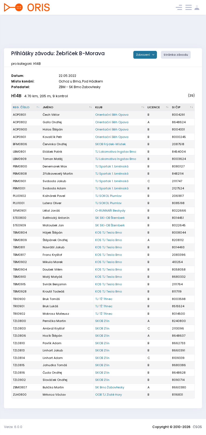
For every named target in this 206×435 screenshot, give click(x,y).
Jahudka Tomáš (55, 365)
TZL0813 (19, 350)
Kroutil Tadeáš (53, 291)
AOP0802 (20, 122)
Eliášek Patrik (52, 151)
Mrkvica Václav (54, 394)
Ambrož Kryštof (54, 328)
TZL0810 (19, 343)
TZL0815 (19, 365)
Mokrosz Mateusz (56, 314)
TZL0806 (19, 335)
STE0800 (19, 218)
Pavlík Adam (52, 343)
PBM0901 (19, 181)
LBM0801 (19, 151)
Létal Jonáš (51, 210)
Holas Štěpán (53, 129)
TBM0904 (20, 269)
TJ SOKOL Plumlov (108, 196)
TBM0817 (19, 255)
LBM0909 (20, 159)
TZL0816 (19, 372)
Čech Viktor (51, 114)
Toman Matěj (52, 159)
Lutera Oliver (52, 203)
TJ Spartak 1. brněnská (111, 166)
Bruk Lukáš (50, 306)
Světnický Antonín (56, 218)
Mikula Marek (53, 262)
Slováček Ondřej (55, 380)
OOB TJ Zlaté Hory (108, 394)
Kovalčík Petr (52, 137)
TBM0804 (20, 232)
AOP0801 (19, 114)
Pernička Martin (54, 321)
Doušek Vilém (52, 269)
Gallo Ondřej (52, 122)
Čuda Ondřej (52, 372)
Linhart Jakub (53, 350)
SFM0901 (19, 210)
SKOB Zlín (102, 321)
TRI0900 (19, 299)
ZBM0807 (20, 387)
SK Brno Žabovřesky (109, 387)
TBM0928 (20, 291)
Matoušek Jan (53, 225)
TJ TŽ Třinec (103, 299)
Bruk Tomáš (51, 299)
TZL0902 (19, 380)
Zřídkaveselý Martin (58, 173)
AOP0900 (20, 129)
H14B (16, 96)
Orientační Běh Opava (111, 114)
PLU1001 (18, 203)
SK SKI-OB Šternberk (110, 218)
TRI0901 (18, 306)
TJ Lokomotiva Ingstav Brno (115, 151)
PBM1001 (19, 188)
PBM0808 (20, 173)
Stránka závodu (176, 55)
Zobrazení (143, 55)
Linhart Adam (53, 358)
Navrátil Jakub (53, 247)
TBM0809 (20, 240)
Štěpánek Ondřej (55, 240)
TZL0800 (19, 321)
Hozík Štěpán (52, 335)
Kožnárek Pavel (54, 196)
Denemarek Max (55, 166)
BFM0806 (20, 144)
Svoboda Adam (54, 188)
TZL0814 (19, 358)
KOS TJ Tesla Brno (108, 232)
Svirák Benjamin (55, 284)
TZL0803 (19, 328)
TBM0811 (19, 247)
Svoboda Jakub (54, 181)
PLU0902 (19, 196)
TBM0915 (19, 284)
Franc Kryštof (52, 255)
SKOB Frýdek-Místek (110, 144)
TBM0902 (20, 262)
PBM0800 (20, 166)
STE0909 (19, 225)
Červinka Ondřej (55, 144)
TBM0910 (19, 277)
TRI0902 (19, 314)
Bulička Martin (53, 387)
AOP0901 (19, 137)
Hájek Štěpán (52, 232)
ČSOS (197, 427)
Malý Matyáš (52, 277)
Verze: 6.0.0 (13, 427)
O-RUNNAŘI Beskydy (110, 210)
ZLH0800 (20, 394)
